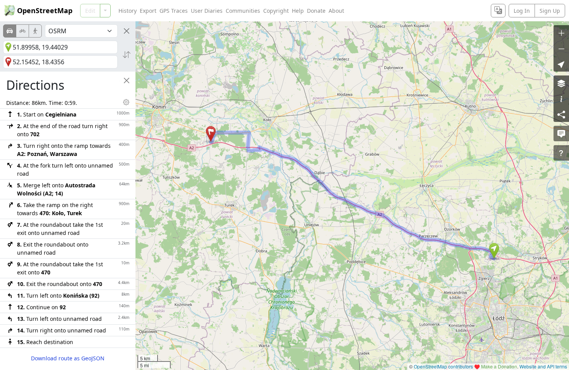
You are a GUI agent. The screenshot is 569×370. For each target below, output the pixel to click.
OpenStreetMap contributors (443, 366)
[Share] (561, 114)
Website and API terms (543, 366)
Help (298, 10)
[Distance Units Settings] (126, 102)
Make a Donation (499, 366)
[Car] (9, 31)
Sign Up (550, 10)
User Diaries (207, 10)
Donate (316, 10)
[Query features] (561, 153)
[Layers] (561, 83)
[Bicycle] (22, 31)
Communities (243, 10)
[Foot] (35, 31)
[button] (494, 251)
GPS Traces (173, 10)
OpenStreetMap (44, 10)
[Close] (126, 31)
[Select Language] (498, 10)
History (127, 10)
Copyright (276, 10)
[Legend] (561, 98)
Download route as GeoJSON (68, 358)
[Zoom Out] (561, 48)
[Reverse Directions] (126, 54)
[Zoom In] (561, 33)
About (336, 10)
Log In (522, 10)
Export (148, 10)
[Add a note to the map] (561, 133)
